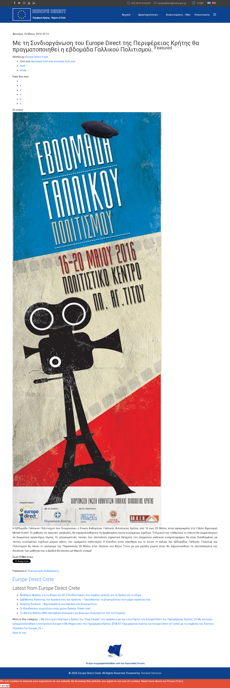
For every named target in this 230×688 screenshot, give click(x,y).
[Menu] (214, 15)
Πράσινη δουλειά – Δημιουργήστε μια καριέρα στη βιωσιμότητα (58, 604)
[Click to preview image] (115, 319)
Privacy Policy (175, 681)
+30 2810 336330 (141, 3)
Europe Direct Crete (36, 56)
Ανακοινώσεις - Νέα (178, 14)
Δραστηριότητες (148, 14)
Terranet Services (151, 673)
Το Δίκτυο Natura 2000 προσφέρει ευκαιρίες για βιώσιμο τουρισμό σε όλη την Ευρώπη (72, 613)
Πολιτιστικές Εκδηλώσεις (43, 571)
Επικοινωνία (202, 14)
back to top (19, 632)
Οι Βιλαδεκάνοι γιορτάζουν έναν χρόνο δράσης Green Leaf (55, 608)
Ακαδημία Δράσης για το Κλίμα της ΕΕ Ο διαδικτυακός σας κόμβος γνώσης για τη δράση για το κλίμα (80, 595)
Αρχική (126, 14)
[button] (197, 3)
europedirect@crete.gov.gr (172, 3)
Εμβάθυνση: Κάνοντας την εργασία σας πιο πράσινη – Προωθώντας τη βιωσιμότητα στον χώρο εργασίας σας (85, 599)
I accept (5, 685)
